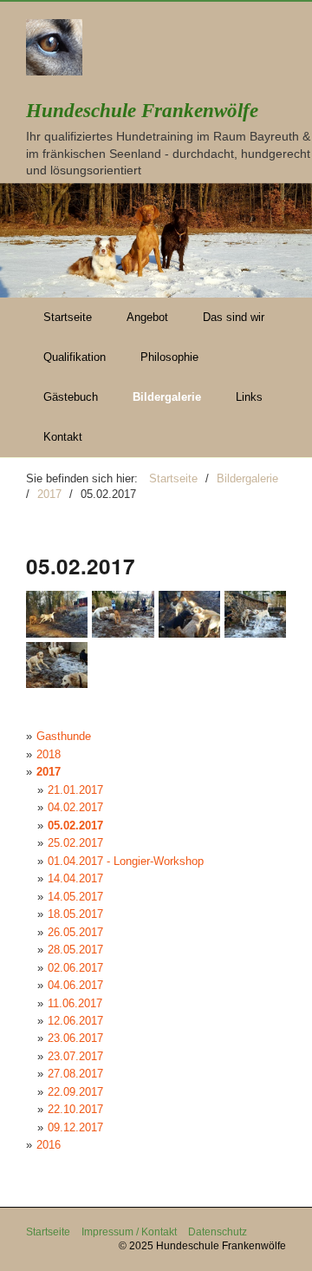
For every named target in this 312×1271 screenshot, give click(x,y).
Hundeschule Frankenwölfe (142, 110)
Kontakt (62, 436)
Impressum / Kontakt (129, 1231)
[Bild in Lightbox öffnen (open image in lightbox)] (57, 614)
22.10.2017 (75, 1109)
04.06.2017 (75, 985)
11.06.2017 (75, 1003)
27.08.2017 (75, 1073)
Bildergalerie (167, 396)
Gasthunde (63, 736)
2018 (48, 754)
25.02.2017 (75, 842)
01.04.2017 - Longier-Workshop (126, 861)
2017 (48, 771)
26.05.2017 (75, 932)
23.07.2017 (75, 1056)
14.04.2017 (75, 878)
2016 (48, 1144)
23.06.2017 (75, 1038)
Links (249, 396)
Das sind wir (233, 317)
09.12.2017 (75, 1127)
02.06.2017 (75, 967)
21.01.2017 (75, 789)
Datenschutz (217, 1231)
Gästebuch (70, 396)
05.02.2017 (75, 825)
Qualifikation (74, 357)
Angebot (147, 317)
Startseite (67, 317)
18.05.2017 (75, 913)
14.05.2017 (75, 896)
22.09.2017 (75, 1091)
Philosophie (169, 357)
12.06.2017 (75, 1020)
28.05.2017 (75, 949)
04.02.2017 (75, 807)
